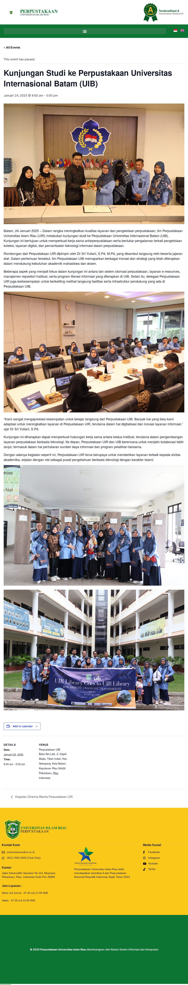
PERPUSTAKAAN (39, 11)
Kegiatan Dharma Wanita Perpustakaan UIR (44, 797)
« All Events (12, 47)
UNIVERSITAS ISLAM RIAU (34, 14)
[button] (85, 31)
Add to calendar (23, 726)
